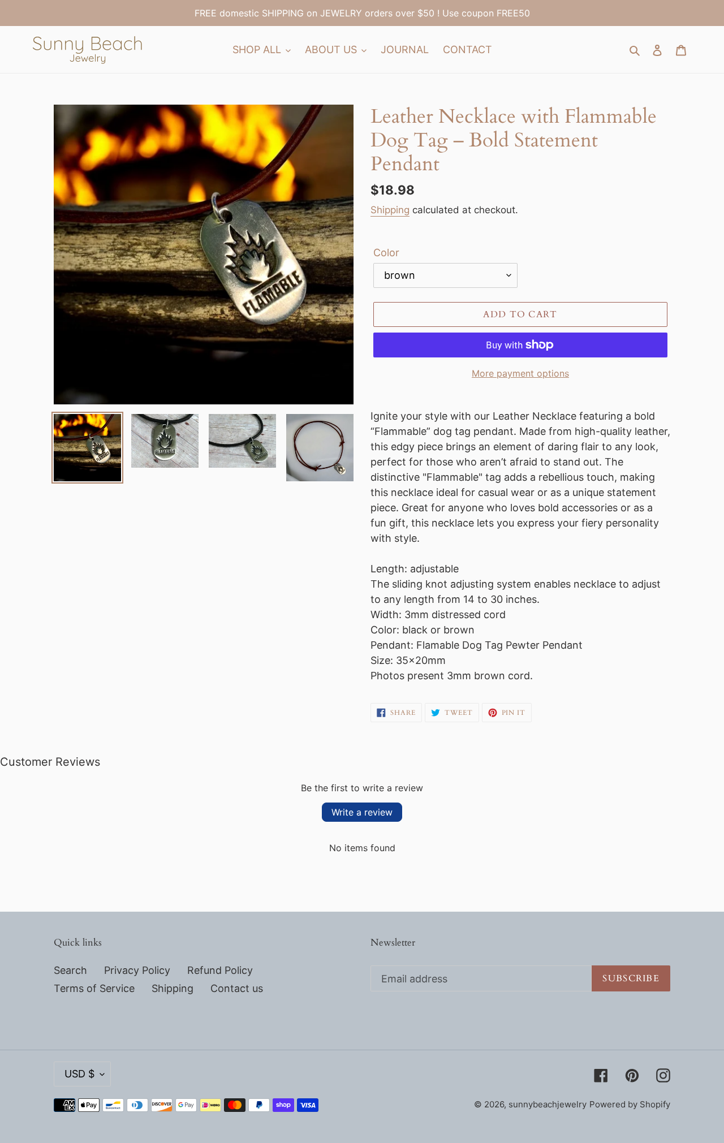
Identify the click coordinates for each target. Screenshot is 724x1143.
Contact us (236, 988)
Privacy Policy (137, 970)
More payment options (520, 373)
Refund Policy (220, 970)
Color (386, 252)
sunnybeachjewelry (547, 1104)
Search (70, 970)
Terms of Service (94, 988)
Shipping (390, 209)
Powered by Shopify (629, 1104)
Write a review (362, 812)
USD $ (79, 1074)
